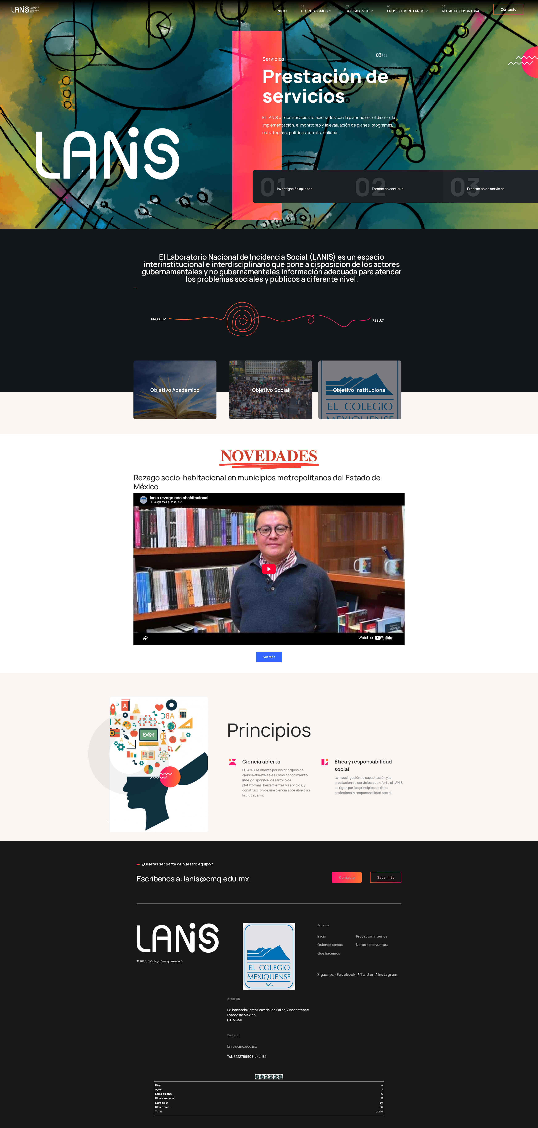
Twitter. (367, 974)
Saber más (385, 877)
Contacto (508, 9)
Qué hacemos (357, 10)
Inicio (282, 10)
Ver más (269, 657)
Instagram (387, 974)
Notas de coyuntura (460, 10)
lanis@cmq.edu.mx (242, 1046)
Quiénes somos (314, 10)
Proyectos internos (405, 10)
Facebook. (347, 974)
